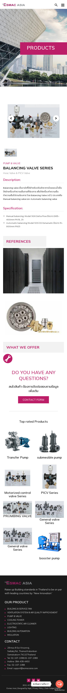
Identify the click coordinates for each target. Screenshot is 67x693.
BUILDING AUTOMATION (18, 631)
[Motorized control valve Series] (17, 476)
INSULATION (13, 635)
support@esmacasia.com (25, 668)
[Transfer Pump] (17, 441)
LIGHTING (12, 627)
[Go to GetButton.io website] (60, 690)
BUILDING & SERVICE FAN (19, 608)
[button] (56, 6)
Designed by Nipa (24, 688)
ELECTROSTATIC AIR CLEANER (21, 623)
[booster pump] (49, 542)
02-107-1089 (31, 658)
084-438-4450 (22, 661)
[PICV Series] (49, 476)
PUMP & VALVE (14, 616)
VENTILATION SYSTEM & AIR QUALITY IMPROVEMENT (32, 612)
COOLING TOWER (15, 620)
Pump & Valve (11, 163)
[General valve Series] (49, 509)
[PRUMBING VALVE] (17, 507)
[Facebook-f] (28, 680)
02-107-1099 (17, 658)
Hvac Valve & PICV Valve (16, 173)
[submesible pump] (49, 441)
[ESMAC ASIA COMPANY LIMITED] (13, 4)
